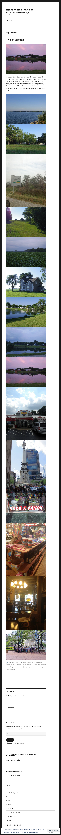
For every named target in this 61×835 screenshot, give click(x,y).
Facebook (10, 707)
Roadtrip (24, 664)
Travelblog (26, 667)
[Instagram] (7, 825)
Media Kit (9, 820)
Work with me (10, 789)
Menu (9, 20)
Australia (9, 800)
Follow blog (11, 722)
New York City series (12, 793)
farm (13, 666)
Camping (8, 666)
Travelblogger (32, 667)
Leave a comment (10, 669)
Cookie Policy (34, 832)
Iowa (32, 662)
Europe (8, 804)
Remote (19, 664)
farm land (17, 666)
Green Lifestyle (11, 816)
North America (10, 664)
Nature (36, 662)
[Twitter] (10, 825)
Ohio (15, 664)
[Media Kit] (20, 825)
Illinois (24, 662)
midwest (40, 666)
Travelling (39, 667)
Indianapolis (31, 666)
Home (8, 785)
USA (39, 664)
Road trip (17, 667)
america (43, 664)
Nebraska (40, 662)
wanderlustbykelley (14, 662)
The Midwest (15, 39)
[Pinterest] (14, 825)
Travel (28, 664)
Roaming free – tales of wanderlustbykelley (19, 11)
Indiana (29, 662)
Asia (7, 797)
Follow (10, 740)
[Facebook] (17, 825)
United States (33, 664)
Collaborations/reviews (13, 812)
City (21, 662)
